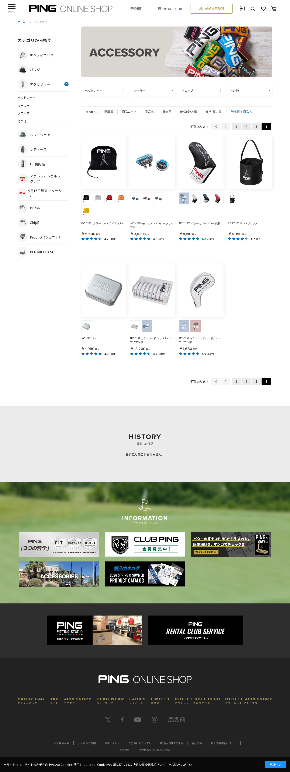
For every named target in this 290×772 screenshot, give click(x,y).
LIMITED (160, 700)
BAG (54, 700)
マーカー (139, 90)
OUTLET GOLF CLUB (197, 700)
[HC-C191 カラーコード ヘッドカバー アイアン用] (152, 290)
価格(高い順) (214, 111)
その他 (234, 90)
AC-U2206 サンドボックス (243, 223)
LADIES (137, 700)
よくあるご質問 (87, 743)
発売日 (167, 111)
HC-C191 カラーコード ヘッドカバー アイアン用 (151, 340)
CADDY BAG (31, 700)
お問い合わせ (112, 743)
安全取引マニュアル (139, 743)
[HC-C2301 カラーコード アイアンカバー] (103, 162)
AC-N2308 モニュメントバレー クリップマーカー (151, 225)
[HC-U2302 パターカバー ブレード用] (201, 162)
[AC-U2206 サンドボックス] (250, 162)
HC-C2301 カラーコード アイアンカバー (102, 225)
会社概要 (197, 743)
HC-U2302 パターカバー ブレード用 (199, 223)
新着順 (108, 111)
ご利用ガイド (61, 743)
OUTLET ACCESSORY (248, 700)
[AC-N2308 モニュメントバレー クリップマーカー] (152, 162)
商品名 (149, 111)
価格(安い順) (188, 111)
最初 (215, 126)
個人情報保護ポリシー (223, 743)
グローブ (187, 90)
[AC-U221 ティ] (103, 290)
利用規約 (125, 749)
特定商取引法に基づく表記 (154, 749)
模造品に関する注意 (171, 743)
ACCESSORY (78, 700)
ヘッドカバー (94, 90)
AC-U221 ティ (89, 338)
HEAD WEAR (110, 700)
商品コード (129, 111)
